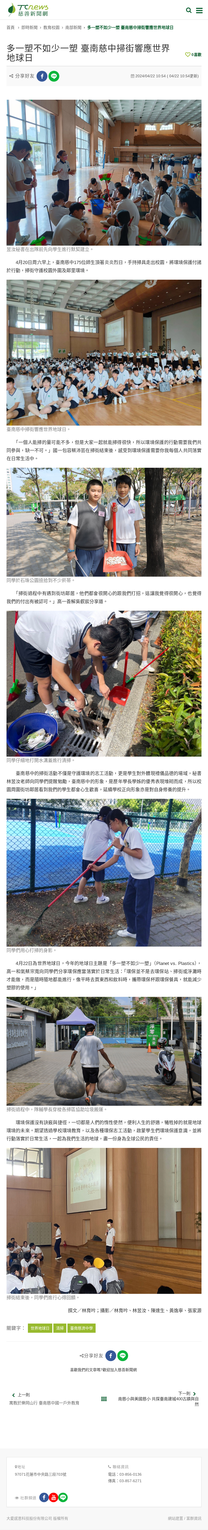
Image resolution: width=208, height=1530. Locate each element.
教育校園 (51, 27)
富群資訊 (194, 1518)
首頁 (10, 27)
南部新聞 (73, 27)
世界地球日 (40, 1328)
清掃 (60, 1328)
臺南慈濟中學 (81, 1328)
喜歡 (196, 54)
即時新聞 (29, 27)
